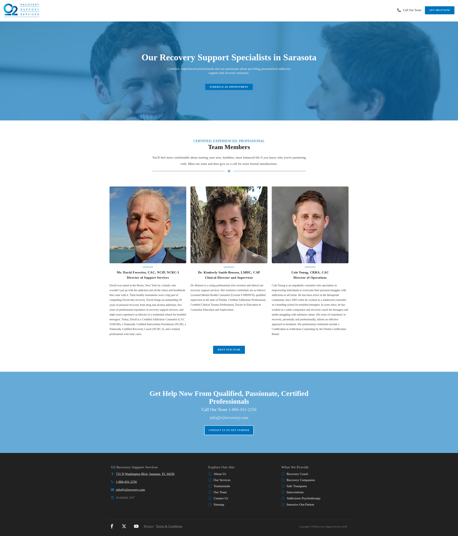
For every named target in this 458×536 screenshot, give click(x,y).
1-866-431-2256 (242, 409)
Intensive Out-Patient (300, 504)
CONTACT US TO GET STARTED (229, 430)
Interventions (295, 492)
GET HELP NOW (439, 10)
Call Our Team (412, 10)
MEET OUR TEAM (229, 349)
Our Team (220, 492)
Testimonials (222, 486)
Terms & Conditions (169, 526)
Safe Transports (297, 486)
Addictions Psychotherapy (304, 498)
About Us (220, 474)
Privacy (149, 526)
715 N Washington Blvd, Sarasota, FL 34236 (145, 474)
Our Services (222, 480)
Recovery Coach (297, 474)
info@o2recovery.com (229, 417)
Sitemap (219, 504)
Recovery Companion (301, 480)
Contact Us (221, 498)
